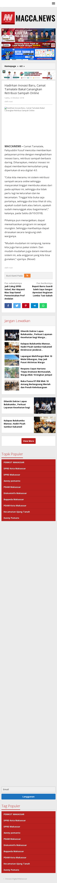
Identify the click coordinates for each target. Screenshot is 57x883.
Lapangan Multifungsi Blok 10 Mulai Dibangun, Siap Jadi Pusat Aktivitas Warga (36, 359)
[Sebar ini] (8, 305)
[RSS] (27, 276)
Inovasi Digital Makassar (16, 878)
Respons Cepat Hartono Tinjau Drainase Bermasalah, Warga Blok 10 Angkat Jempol (36, 371)
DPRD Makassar (12, 474)
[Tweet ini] (17, 305)
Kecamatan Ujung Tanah (17, 511)
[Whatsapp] (43, 305)
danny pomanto (12, 480)
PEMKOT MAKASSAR (14, 462)
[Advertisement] (28, 653)
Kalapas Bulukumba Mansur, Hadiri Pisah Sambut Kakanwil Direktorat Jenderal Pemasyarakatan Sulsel (16, 426)
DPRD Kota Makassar (15, 468)
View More (28, 441)
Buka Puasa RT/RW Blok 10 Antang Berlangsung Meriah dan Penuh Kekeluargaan (35, 384)
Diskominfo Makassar (15, 493)
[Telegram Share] (34, 305)
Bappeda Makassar (14, 499)
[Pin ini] (25, 305)
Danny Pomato (11, 518)
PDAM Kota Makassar (15, 505)
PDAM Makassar (12, 487)
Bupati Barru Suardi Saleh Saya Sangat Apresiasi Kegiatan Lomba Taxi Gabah (42, 289)
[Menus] (53, 3)
